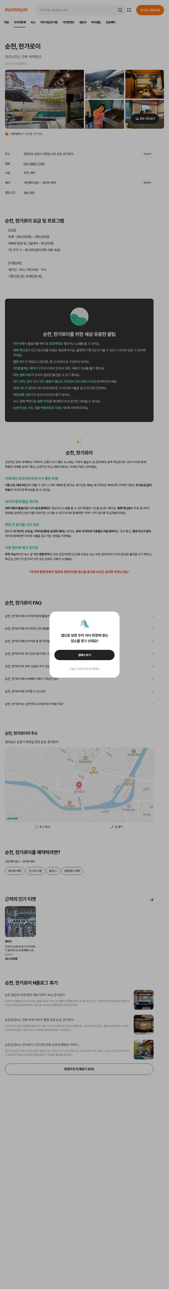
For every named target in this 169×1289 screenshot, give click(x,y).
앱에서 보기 (84, 655)
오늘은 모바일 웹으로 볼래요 (84, 668)
